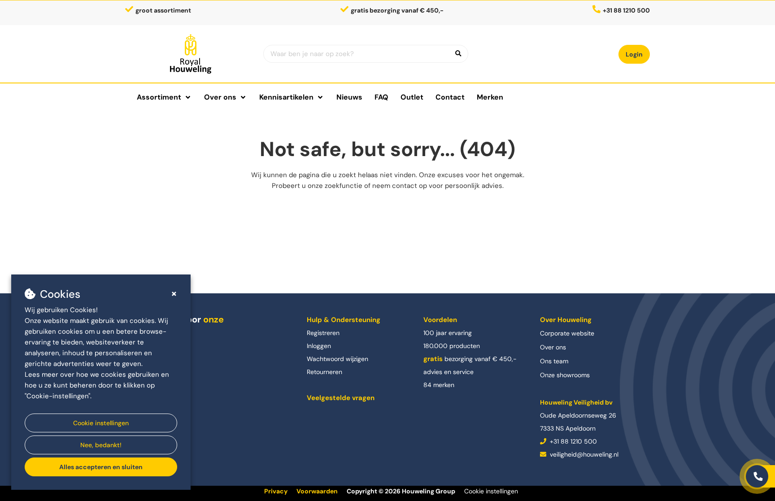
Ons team (554, 361)
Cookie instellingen (101, 423)
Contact (450, 97)
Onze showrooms (565, 375)
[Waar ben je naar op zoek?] (458, 54)
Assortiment (159, 97)
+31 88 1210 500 (572, 441)
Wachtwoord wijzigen (337, 359)
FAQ (381, 97)
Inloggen (319, 346)
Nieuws (349, 97)
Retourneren (324, 372)
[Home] (191, 54)
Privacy (275, 491)
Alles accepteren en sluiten (101, 467)
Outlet (412, 97)
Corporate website (567, 333)
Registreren (323, 333)
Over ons (553, 347)
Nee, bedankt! (101, 445)
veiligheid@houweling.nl (583, 454)
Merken (490, 97)
